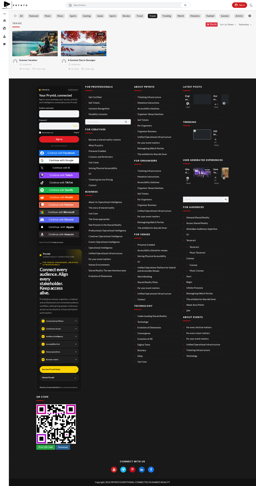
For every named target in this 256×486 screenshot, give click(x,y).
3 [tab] (199, 114)
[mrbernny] (15, 61)
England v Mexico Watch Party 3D (187, 98)
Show (75, 126)
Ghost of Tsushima (187, 171)
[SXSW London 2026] (202, 135)
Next (249, 16)
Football (210, 16)
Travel (140, 16)
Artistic (239, 16)
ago (40, 69)
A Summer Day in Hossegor (81, 60)
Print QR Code (46, 447)
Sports (73, 16)
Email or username (46, 108)
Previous (15, 16)
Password (43, 120)
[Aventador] (202, 99)
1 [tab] (190, 114)
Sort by (227, 24)
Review (126, 16)
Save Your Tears (215, 171)
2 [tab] (194, 114)
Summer (225, 16)
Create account (57, 242)
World (181, 16)
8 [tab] (221, 114)
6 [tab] (212, 114)
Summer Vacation (28, 60)
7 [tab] (216, 114)
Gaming (87, 16)
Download (63, 447)
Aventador (215, 98)
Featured (33, 16)
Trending (166, 16)
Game (100, 16)
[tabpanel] (206, 101)
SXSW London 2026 (215, 133)
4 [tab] (203, 114)
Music (48, 16)
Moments (195, 16)
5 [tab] (208, 114)
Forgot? (76, 132)
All (21, 16)
